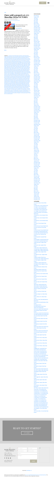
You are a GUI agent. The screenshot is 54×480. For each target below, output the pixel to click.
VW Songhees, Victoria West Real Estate (22, 92)
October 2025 (36, 30)
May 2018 (35, 146)
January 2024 (36, 59)
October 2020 (36, 109)
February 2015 (36, 192)
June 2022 (36, 84)
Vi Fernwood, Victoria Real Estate (40, 394)
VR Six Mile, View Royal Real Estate (40, 405)
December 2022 (37, 76)
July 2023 (36, 67)
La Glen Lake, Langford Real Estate (12, 63)
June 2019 (36, 128)
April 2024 (36, 55)
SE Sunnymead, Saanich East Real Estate (21, 78)
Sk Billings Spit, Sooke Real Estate (40, 348)
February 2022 (37, 90)
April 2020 (36, 117)
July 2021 (35, 98)
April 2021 (36, 102)
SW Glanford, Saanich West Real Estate (11, 84)
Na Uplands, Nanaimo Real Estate (25, 67)
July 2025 (36, 34)
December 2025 (37, 27)
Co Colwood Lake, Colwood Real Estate (13, 55)
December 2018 (37, 136)
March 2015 (36, 191)
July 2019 (35, 127)
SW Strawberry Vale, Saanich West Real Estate (21, 87)
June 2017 (36, 155)
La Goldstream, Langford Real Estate (22, 63)
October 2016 (36, 165)
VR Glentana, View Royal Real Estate (14, 20)
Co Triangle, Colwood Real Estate (40, 211)
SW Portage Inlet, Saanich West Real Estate (13, 86)
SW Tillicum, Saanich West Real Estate (41, 387)
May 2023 (36, 70)
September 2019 (37, 124)
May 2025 (36, 37)
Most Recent (36, 15)
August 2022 (36, 82)
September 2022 (37, 80)
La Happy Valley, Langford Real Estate (41, 250)
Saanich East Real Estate (22, 73)
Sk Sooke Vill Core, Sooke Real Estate (41, 355)
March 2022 (36, 89)
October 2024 (36, 46)
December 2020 (37, 106)
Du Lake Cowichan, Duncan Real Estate (10, 60)
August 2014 (36, 195)
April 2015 (36, 189)
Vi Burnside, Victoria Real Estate (18, 88)
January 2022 (36, 91)
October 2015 (36, 181)
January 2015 (36, 193)
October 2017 (36, 151)
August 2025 (36, 33)
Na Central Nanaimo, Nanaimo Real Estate (14, 67)
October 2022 (36, 79)
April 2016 (36, 173)
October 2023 (36, 63)
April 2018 (36, 147)
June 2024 (36, 52)
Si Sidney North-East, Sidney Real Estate (18, 79)
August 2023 (36, 65)
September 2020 (37, 110)
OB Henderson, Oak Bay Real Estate (41, 287)
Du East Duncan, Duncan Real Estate (25, 59)
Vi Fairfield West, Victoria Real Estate (21, 89)
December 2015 (37, 178)
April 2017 (36, 157)
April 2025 (36, 38)
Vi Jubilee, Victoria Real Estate (40, 398)
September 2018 (37, 140)
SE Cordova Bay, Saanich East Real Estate (23, 75)
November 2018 (37, 138)
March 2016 (36, 174)
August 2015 (36, 184)
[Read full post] (9, 27)
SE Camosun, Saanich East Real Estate (41, 313)
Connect (43, 2)
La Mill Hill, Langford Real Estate (12, 65)
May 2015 (36, 188)
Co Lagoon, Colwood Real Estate (40, 206)
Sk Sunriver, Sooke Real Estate (11, 82)
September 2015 (37, 182)
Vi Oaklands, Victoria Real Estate (40, 400)
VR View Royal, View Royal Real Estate (11, 92)
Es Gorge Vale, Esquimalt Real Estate (41, 232)
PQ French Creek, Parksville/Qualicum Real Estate (11, 72)
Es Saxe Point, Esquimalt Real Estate (41, 241)
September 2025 (37, 31)
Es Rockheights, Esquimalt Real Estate (41, 239)
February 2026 (37, 25)
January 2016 (36, 177)
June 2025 (36, 36)
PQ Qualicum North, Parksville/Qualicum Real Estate (11, 73)
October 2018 (36, 139)
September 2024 (37, 48)
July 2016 (35, 169)
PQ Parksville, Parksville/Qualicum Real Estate (24, 72)
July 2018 (35, 143)
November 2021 (37, 93)
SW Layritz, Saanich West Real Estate (41, 370)
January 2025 (36, 42)
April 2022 (36, 87)
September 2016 (37, 166)
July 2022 (36, 83)
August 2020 (36, 112)
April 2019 (36, 131)
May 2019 (36, 129)
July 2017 (35, 154)
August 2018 (36, 142)
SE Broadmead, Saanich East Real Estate (16, 74)
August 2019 (36, 125)
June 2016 (36, 170)
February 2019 (36, 133)
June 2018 (36, 144)
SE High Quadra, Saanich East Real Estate (20, 76)
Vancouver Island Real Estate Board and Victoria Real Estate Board (35, 474)
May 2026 (36, 21)
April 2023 (36, 71)
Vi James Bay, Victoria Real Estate (22, 90)
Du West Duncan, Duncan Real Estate (20, 60)
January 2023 (36, 75)
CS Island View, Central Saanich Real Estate (18, 58)
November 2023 (37, 61)
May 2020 (36, 116)
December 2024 (37, 44)
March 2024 (36, 56)
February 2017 (36, 159)
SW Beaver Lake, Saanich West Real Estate (14, 83)
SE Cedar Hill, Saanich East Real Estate (13, 75)
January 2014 (36, 196)
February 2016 (36, 176)
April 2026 (36, 22)
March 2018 (36, 148)
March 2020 (36, 118)
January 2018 (36, 150)
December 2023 (37, 60)
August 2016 (36, 167)
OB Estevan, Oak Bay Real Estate (14, 70)
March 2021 (36, 104)
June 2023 (36, 68)
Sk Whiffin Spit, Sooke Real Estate (40, 359)
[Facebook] (5, 458)
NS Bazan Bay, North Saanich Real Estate (9, 68)
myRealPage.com (29, 470)
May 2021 (35, 101)
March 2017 (36, 158)
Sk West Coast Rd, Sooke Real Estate (20, 82)
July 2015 (35, 185)
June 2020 (36, 114)
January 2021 (36, 105)
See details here (19, 28)
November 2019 (37, 121)
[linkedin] (9, 458)
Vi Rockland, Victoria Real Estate (40, 401)
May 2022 (36, 86)
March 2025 (36, 40)
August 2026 (36, 16)
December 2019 (37, 120)
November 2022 (37, 78)
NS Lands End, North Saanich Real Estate (18, 69)
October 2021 (36, 94)
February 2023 (37, 74)
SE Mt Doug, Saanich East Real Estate (16, 77)
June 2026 (36, 19)
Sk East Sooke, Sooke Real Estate (40, 351)
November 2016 (37, 163)
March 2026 (36, 23)
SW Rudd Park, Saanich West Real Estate (9, 87)
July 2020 (36, 113)
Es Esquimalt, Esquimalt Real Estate (40, 231)
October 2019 (36, 123)
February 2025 (37, 41)
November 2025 (37, 29)
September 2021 (37, 95)
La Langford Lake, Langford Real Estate (17, 64)
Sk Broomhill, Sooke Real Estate (40, 349)
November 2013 (37, 199)
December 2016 (37, 162)
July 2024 (36, 50)
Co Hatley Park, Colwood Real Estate (23, 55)
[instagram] (7, 458)
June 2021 (36, 99)
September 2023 (37, 64)
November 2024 (37, 45)
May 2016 (36, 172)
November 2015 (37, 180)
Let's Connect (27, 433)
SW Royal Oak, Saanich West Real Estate (24, 86)
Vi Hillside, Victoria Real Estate (14, 90)
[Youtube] (10, 458)
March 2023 (36, 72)
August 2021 (36, 97)
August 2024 (36, 49)
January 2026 (36, 26)
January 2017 (36, 161)
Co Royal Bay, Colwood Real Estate (25, 56)
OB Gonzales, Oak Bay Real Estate (23, 70)
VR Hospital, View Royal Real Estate (40, 404)
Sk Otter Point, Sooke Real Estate (40, 352)
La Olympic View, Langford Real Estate (22, 65)
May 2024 (36, 53)
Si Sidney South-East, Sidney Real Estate (15, 80)
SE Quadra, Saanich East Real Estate (11, 78)
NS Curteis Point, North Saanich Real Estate (21, 68)
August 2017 (36, 152)
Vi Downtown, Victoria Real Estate (40, 390)
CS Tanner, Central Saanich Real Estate (15, 59)
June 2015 (36, 187)
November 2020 (37, 108)
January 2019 (36, 135)
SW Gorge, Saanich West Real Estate (21, 84)
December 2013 (37, 197)
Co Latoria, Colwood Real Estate (16, 56)
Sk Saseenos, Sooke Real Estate (40, 353)
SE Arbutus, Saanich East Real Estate (41, 309)
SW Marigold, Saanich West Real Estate (16, 85)
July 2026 (36, 18)
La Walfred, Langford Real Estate (17, 66)
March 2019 (36, 132)
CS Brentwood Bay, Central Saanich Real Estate (18, 57)
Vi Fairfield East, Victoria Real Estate (11, 89)
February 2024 (37, 57)
